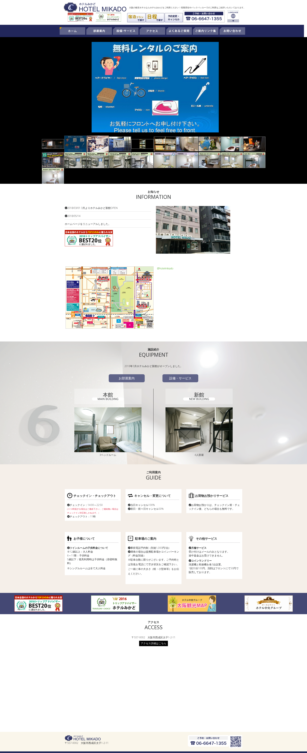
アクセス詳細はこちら (153, 643)
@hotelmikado (165, 268)
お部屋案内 (127, 378)
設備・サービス (180, 378)
